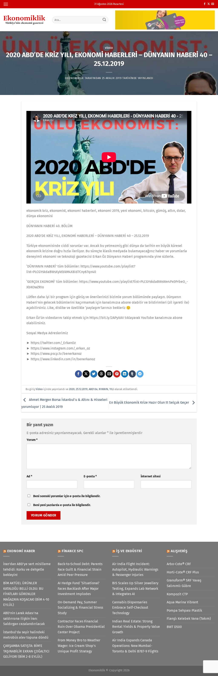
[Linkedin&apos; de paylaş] (124, 374)
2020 (72, 389)
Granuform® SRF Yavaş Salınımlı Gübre (184, 583)
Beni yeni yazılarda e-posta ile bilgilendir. (62, 505)
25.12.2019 (81, 389)
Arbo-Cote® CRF (179, 564)
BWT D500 (174, 627)
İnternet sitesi (151, 476)
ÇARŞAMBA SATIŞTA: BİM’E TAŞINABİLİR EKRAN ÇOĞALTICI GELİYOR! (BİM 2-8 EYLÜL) (26, 651)
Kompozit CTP (177, 594)
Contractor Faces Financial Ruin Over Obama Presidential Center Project (81, 626)
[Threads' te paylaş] (101, 374)
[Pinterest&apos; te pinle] (116, 374)
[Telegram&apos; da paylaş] (139, 374)
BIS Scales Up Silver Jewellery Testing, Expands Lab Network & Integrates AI (135, 588)
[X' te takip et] (208, 4)
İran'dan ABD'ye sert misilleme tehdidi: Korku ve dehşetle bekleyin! (27, 569)
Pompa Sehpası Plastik (184, 610)
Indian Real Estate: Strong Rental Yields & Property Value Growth (136, 626)
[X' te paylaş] (86, 374)
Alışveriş (179, 551)
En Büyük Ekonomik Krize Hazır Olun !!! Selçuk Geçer (149, 402)
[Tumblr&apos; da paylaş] (132, 374)
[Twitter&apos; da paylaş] (93, 374)
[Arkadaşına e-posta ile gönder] (109, 374)
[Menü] (5, 4)
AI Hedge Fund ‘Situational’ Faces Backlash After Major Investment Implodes (79, 588)
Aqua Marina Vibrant (182, 602)
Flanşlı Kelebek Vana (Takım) (189, 619)
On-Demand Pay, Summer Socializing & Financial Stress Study (80, 607)
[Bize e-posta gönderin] (212, 4)
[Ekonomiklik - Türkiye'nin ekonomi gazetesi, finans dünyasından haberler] (24, 20)
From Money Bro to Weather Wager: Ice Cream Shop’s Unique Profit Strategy (79, 645)
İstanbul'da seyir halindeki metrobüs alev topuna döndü (25, 635)
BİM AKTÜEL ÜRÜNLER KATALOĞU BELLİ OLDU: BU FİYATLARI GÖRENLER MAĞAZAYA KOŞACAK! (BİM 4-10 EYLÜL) (26, 594)
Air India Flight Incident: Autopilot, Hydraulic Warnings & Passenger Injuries (135, 569)
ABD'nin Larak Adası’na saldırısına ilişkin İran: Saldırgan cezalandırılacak (24, 618)
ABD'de (93, 389)
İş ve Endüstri (129, 551)
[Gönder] (104, 19)
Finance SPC (72, 551)
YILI (111, 389)
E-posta (90, 476)
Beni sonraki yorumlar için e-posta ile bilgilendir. (66, 496)
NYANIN (103, 389)
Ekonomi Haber (21, 551)
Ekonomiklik (74, 78)
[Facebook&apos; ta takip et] (204, 4)
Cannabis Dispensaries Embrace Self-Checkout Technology (130, 607)
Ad (29, 476)
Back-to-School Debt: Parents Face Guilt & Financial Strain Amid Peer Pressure (80, 569)
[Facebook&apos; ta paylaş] (78, 374)
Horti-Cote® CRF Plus (183, 572)
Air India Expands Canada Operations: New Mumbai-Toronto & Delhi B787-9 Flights (135, 645)
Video (109, 47)
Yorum (32, 440)
